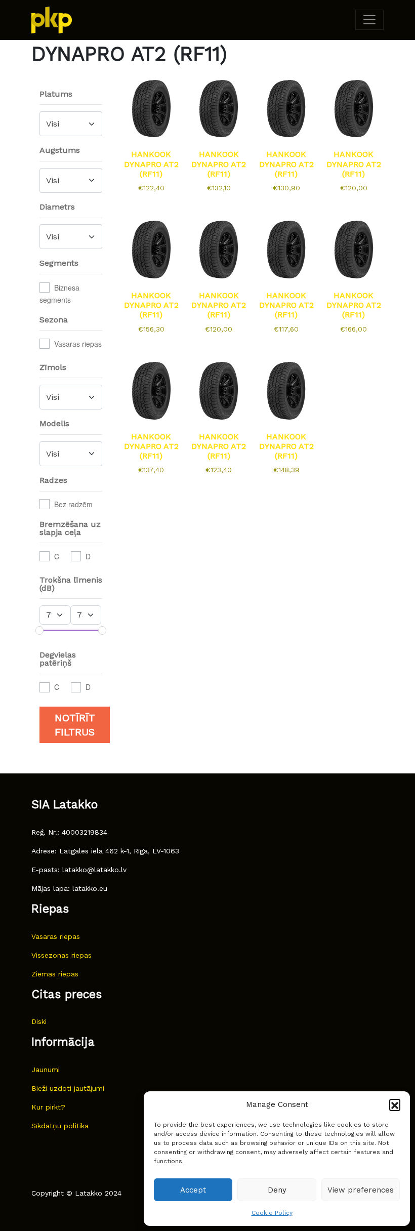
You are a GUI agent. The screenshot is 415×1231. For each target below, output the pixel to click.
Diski (39, 1021)
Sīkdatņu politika (60, 1126)
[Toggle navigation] (369, 20)
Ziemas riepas (54, 974)
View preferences (360, 1190)
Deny (277, 1190)
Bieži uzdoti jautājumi (67, 1088)
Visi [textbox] (52, 124)
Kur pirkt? (48, 1107)
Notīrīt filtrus (75, 725)
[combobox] (70, 123)
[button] (395, 1104)
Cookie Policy (272, 1212)
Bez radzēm (73, 504)
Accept (193, 1190)
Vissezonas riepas (61, 955)
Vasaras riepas (78, 344)
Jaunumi (45, 1069)
